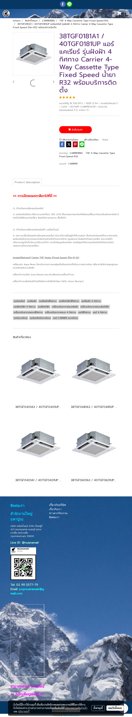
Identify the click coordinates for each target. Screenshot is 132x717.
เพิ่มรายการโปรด (69, 139)
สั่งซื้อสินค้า (77, 129)
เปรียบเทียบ (93, 139)
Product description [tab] (27, 182)
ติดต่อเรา (54, 517)
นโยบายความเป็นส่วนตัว (76, 708)
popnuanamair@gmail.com (27, 591)
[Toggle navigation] (127, 13)
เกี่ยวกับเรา (55, 509)
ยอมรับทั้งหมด (115, 708)
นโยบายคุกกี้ (23, 711)
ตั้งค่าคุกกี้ (98, 708)
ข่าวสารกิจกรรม (58, 513)
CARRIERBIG (76, 153)
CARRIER (73, 163)
